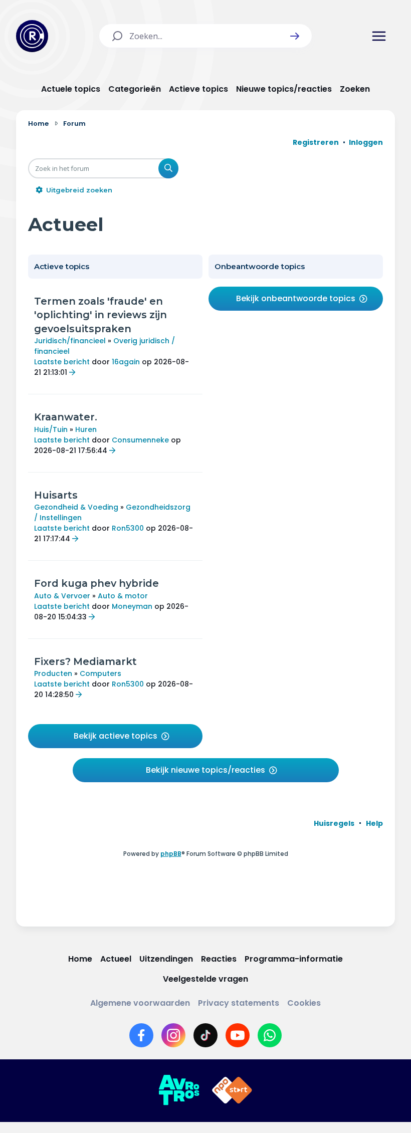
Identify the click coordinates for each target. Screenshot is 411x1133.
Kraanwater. (65, 417)
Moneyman (132, 606)
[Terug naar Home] (32, 36)
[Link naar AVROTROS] (178, 1090)
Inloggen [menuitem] (366, 142)
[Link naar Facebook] (141, 1035)
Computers (100, 673)
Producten (53, 673)
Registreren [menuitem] (316, 142)
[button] (295, 36)
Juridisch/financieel (70, 341)
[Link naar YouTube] (238, 1035)
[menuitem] (334, 823)
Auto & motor (123, 596)
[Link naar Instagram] (173, 1035)
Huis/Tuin (51, 429)
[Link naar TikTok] (205, 1035)
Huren (86, 429)
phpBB (170, 853)
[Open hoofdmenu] (379, 36)
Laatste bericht (62, 362)
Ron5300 (128, 528)
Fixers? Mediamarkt (85, 661)
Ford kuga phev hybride (96, 583)
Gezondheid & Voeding (76, 507)
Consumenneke (140, 440)
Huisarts (56, 495)
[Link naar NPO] (232, 1090)
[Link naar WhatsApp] (270, 1035)
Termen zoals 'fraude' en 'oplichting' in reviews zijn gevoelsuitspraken (100, 315)
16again (126, 362)
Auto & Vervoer (62, 596)
